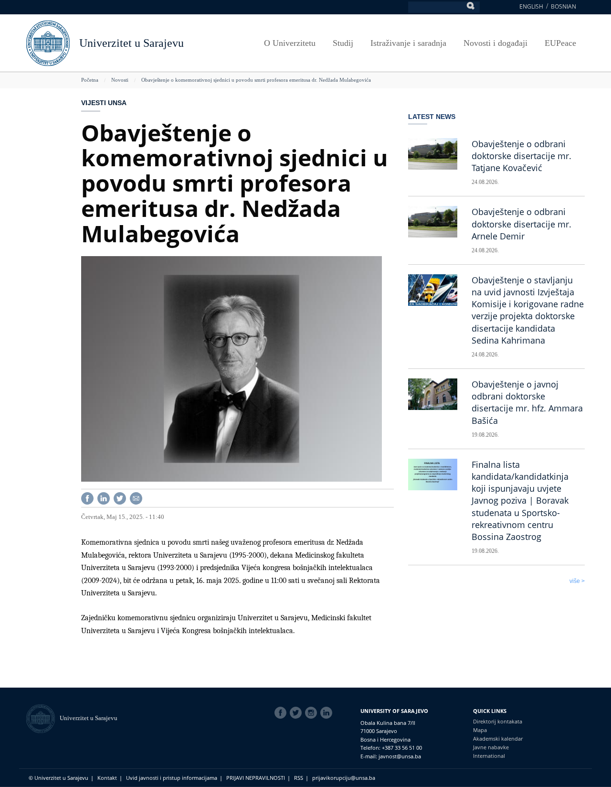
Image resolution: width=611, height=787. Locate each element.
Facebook (282, 713)
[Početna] (43, 718)
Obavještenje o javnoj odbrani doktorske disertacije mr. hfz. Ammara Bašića (527, 402)
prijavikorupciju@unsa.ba (343, 777)
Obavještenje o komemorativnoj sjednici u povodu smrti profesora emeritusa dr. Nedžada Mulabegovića (256, 80)
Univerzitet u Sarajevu (131, 43)
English (531, 6)
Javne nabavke (491, 747)
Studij (343, 43)
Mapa (480, 730)
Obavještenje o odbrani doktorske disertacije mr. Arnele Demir (521, 223)
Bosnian (563, 6)
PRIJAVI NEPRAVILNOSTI (255, 777)
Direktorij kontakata (497, 721)
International (489, 755)
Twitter (297, 713)
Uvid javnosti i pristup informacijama (171, 777)
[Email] (136, 498)
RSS (298, 777)
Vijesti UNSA (103, 103)
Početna (89, 80)
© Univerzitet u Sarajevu (58, 777)
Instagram (312, 713)
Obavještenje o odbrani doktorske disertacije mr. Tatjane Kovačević (521, 155)
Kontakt (107, 777)
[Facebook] (87, 498)
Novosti (119, 80)
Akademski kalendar (498, 738)
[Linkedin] (103, 498)
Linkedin (328, 713)
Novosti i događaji (495, 43)
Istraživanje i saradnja (408, 43)
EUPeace (560, 43)
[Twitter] (120, 498)
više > (577, 581)
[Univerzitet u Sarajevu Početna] (48, 42)
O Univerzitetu (290, 43)
